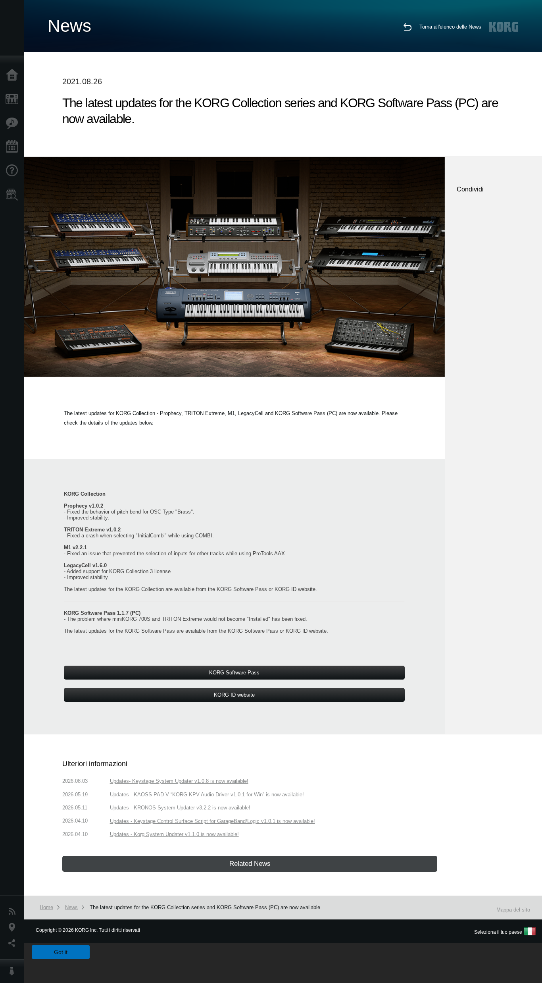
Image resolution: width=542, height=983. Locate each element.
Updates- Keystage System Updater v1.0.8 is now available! (179, 781)
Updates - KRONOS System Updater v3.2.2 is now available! (180, 808)
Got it (60, 952)
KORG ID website (295, 589)
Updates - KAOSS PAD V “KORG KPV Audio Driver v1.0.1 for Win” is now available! (207, 795)
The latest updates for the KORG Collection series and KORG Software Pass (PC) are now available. (206, 907)
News (14, 911)
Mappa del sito (513, 910)
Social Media (14, 943)
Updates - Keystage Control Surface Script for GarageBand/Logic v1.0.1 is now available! (212, 821)
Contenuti (14, 123)
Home (14, 75)
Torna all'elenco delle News (450, 27)
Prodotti (14, 99)
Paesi (14, 927)
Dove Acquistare (14, 195)
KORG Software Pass (242, 589)
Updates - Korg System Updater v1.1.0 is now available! (174, 834)
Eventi (14, 147)
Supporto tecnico (14, 171)
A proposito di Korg (14, 971)
